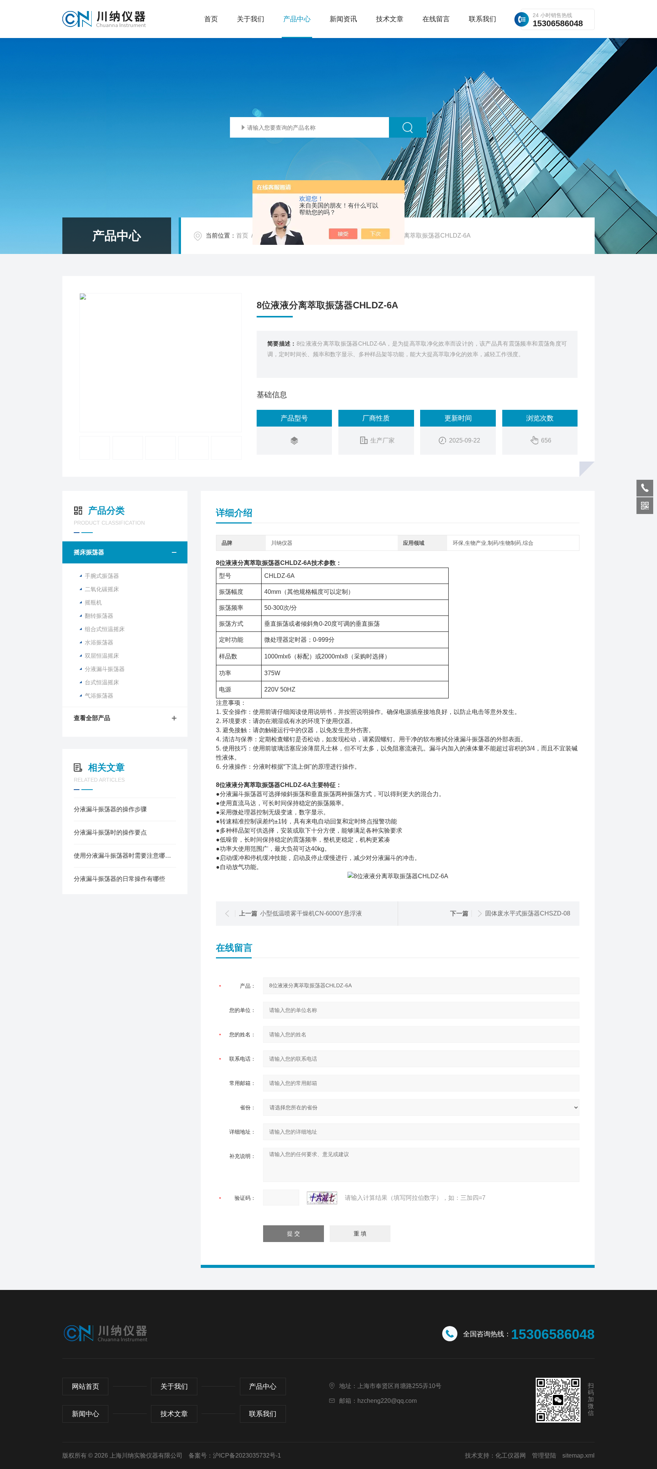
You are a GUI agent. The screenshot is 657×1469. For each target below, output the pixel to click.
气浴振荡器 (99, 695)
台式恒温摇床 (102, 682)
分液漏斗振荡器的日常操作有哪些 (119, 879)
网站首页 (85, 1386)
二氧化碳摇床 (102, 589)
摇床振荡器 (89, 552)
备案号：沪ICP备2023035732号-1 (235, 1455)
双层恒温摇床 (102, 655)
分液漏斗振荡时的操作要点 (110, 832)
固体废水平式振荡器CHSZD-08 (527, 913)
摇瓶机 (93, 602)
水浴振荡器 (99, 642)
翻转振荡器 (99, 615)
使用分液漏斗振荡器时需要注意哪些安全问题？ (125, 855)
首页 (211, 19)
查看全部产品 (92, 718)
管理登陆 (544, 1455)
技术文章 (389, 19)
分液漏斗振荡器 (105, 669)
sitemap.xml (578, 1455)
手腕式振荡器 (102, 576)
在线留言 (436, 19)
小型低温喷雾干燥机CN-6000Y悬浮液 (311, 913)
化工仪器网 (510, 1455)
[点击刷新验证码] (322, 1197)
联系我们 (482, 19)
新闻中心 (85, 1414)
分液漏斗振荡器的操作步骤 (110, 809)
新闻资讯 (343, 19)
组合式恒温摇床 (105, 629)
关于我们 (250, 19)
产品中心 (297, 19)
